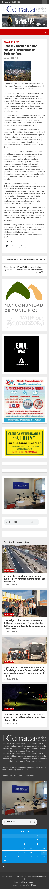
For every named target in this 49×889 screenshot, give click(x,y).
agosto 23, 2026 (10, 585)
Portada (15, 42)
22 (37, 852)
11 (11, 848)
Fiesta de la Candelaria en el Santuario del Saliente (25, 260)
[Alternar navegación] (5, 32)
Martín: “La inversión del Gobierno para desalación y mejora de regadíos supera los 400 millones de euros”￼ (23, 269)
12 (18, 848)
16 (44, 848)
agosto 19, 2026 (10, 723)
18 (11, 852)
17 (5, 852)
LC (17, 58)
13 (24, 848)
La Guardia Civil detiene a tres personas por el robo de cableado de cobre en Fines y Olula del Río (24, 717)
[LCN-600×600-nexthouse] (24, 380)
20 (24, 852)
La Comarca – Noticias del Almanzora (31, 876)
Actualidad (9, 570)
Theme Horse (27, 882)
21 (31, 852)
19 (18, 852)
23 (44, 852)
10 (5, 848)
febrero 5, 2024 (9, 58)
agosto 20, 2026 (10, 632)
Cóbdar (7, 42)
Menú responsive (44, 2)
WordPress (31, 885)
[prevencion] (21, 337)
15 (37, 848)
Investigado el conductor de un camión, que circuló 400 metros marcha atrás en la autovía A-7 (24, 579)
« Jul (3, 866)
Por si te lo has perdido (16, 542)
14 (31, 848)
